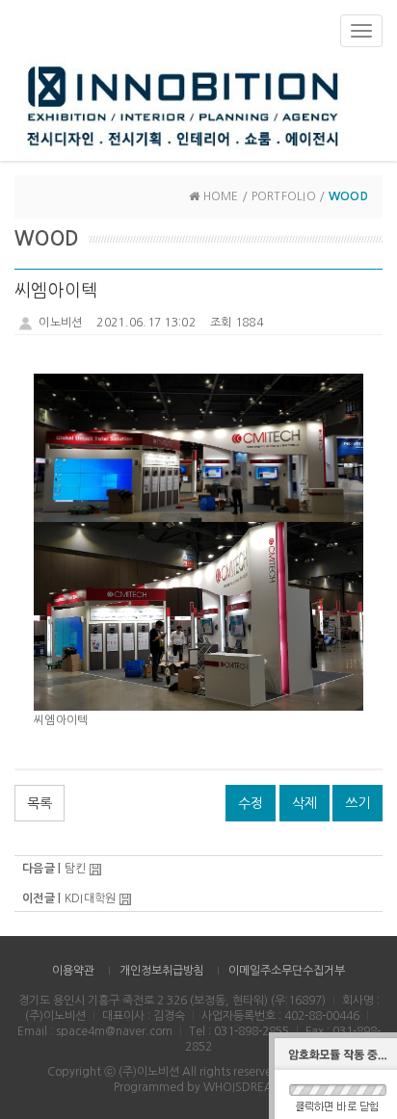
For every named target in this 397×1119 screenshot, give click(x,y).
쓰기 (357, 803)
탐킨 (76, 868)
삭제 (304, 803)
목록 (39, 803)
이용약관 (73, 970)
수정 (250, 803)
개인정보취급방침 (161, 970)
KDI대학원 (91, 898)
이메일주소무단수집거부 (286, 970)
